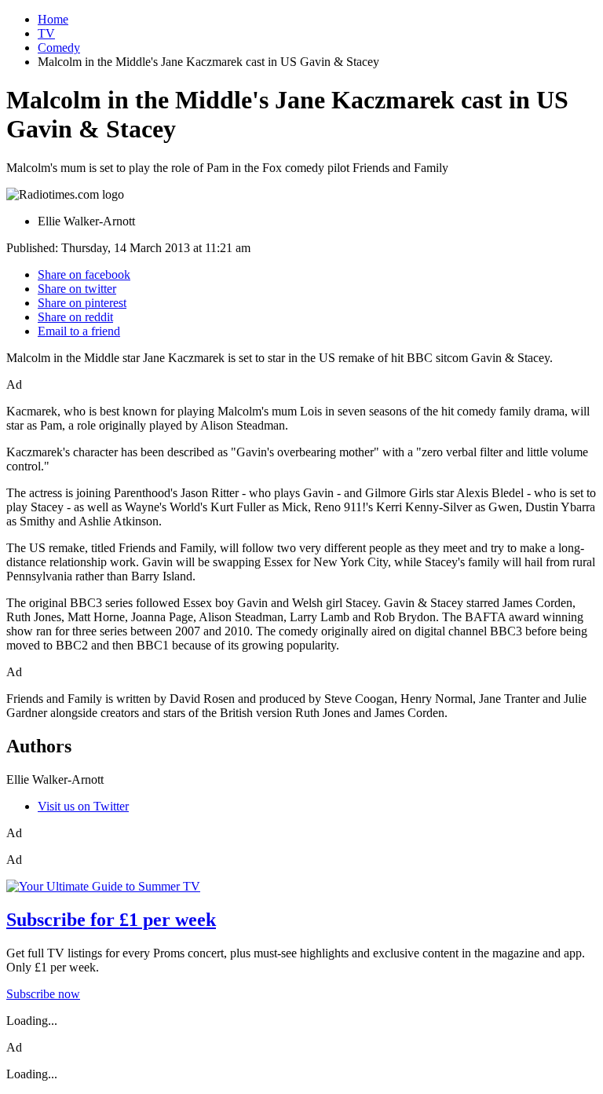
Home (53, 19)
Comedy (59, 47)
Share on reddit (75, 317)
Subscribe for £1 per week (111, 919)
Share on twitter (77, 288)
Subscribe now (43, 994)
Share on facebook (84, 274)
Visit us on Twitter (83, 806)
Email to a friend (79, 331)
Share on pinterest (82, 302)
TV (46, 33)
